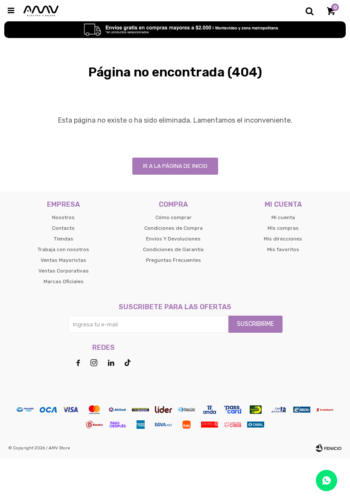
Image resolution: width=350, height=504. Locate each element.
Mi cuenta (283, 217)
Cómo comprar (173, 217)
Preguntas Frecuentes (173, 260)
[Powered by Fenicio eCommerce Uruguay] (328, 448)
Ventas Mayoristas (63, 260)
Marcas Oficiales (64, 281)
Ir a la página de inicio (175, 166)
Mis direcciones (283, 239)
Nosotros (63, 217)
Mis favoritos (283, 249)
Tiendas (63, 239)
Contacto (63, 228)
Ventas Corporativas (63, 271)
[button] (309, 10)
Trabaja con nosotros (63, 249)
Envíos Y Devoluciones (173, 239)
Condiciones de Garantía (173, 249)
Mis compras (283, 228)
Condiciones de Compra (173, 228)
